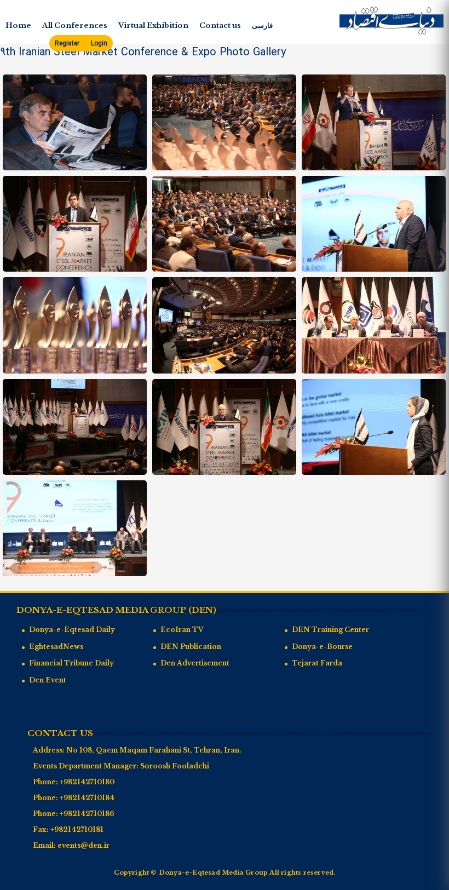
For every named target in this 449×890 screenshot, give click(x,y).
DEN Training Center (330, 629)
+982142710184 (87, 798)
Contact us (220, 25)
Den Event (47, 680)
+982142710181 (76, 829)
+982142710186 (87, 813)
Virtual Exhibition (153, 25)
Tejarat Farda (317, 663)
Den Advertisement (194, 663)
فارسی (262, 25)
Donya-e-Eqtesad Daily (72, 629)
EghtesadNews (56, 646)
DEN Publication (190, 646)
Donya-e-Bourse (322, 646)
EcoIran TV (182, 629)
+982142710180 (87, 782)
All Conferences (74, 25)
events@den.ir (83, 845)
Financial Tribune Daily (71, 663)
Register (67, 43)
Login (99, 43)
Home (18, 25)
